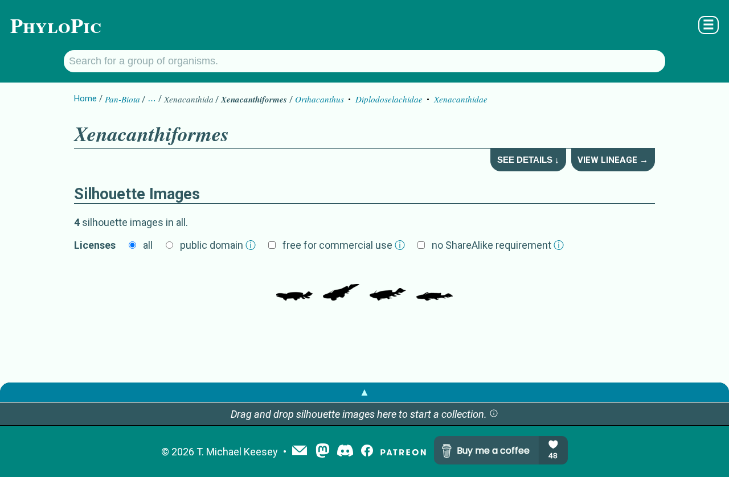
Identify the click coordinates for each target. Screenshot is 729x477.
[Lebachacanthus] (294, 283)
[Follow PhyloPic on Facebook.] (367, 452)
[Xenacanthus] (434, 283)
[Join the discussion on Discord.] (345, 452)
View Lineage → (613, 160)
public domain (218, 245)
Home (85, 98)
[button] (493, 414)
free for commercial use (343, 245)
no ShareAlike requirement (498, 245)
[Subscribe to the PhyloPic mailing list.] (300, 451)
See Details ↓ (528, 160)
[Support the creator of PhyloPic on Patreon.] (403, 452)
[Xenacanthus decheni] (341, 283)
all (148, 245)
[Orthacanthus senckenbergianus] (388, 283)
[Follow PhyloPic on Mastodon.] (323, 451)
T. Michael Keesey (237, 452)
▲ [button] (364, 392)
